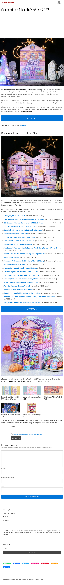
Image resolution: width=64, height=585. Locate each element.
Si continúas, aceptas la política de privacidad (28, 434)
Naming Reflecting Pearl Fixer (14, 264)
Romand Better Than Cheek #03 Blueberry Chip (21, 282)
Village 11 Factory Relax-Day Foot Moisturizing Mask (22, 302)
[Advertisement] (32, 25)
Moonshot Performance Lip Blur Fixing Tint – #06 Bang (24, 261)
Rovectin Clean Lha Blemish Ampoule (17, 286)
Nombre (4, 468)
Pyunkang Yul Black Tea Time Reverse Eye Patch (21, 279)
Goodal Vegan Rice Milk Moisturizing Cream (19, 237)
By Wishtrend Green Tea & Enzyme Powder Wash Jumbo (24, 219)
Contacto (6, 517)
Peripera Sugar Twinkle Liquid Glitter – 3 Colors (21, 272)
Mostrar (23, 126)
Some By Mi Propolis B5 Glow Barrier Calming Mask (22, 293)
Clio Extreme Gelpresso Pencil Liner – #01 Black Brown (23, 223)
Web (2, 486)
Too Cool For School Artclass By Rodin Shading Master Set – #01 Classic (29, 297)
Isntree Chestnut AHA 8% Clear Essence (18, 244)
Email (13, 427)
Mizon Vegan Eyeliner (11, 257)
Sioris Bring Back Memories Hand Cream (18, 290)
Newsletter (6, 520)
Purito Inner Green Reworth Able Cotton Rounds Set (22, 275)
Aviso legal (6, 510)
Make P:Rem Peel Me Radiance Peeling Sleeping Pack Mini (24, 254)
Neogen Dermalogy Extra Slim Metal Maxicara (20, 268)
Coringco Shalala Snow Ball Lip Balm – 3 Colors (21, 226)
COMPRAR (32, 118)
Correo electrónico (8, 477)
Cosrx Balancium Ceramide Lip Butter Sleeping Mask (23, 230)
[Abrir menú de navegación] (59, 2)
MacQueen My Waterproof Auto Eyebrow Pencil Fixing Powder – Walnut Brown (32, 248)
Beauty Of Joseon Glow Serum (14, 216)
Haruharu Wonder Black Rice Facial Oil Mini (19, 241)
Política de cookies (9, 513)
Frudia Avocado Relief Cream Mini (16, 234)
